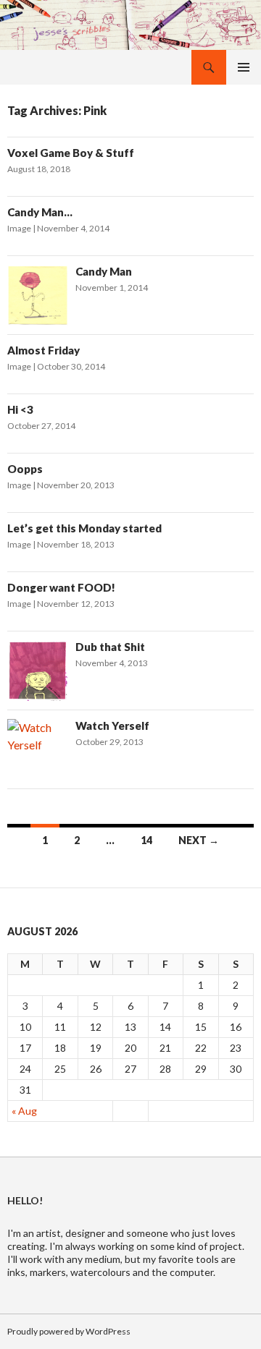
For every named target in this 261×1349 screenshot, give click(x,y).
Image (19, 228)
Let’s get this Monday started (84, 528)
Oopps (25, 468)
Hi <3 (20, 409)
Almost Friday (43, 350)
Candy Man (103, 271)
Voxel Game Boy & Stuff (70, 152)
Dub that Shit (110, 646)
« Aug (24, 1111)
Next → (198, 840)
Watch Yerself (112, 725)
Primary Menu (243, 67)
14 (146, 840)
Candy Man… (39, 211)
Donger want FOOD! (61, 587)
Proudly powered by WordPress (68, 1331)
